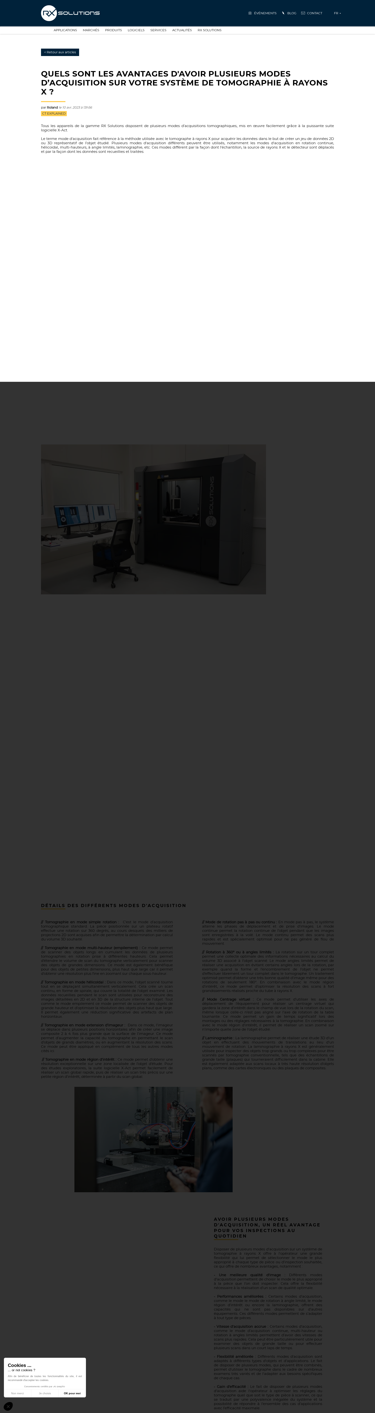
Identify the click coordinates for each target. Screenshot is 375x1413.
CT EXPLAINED (54, 113)
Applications (65, 30)
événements (265, 13)
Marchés (91, 30)
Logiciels (136, 30)
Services (158, 30)
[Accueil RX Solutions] (70, 12)
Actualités (182, 30)
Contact (314, 13)
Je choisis (45, 1393)
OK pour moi (72, 1393)
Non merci (17, 1393)
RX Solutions (209, 30)
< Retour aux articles (60, 52)
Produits (113, 30)
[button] (8, 1406)
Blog (291, 13)
